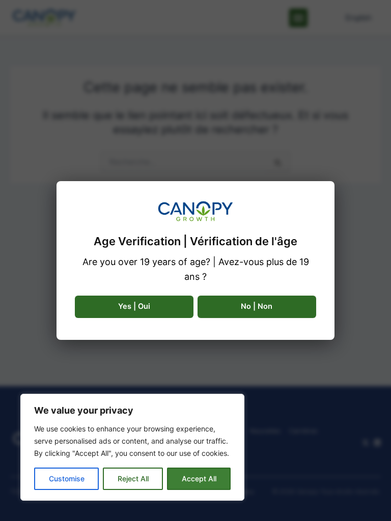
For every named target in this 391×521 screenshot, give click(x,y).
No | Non (256, 306)
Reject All (133, 478)
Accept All (199, 478)
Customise (67, 478)
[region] (132, 447)
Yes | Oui (134, 306)
